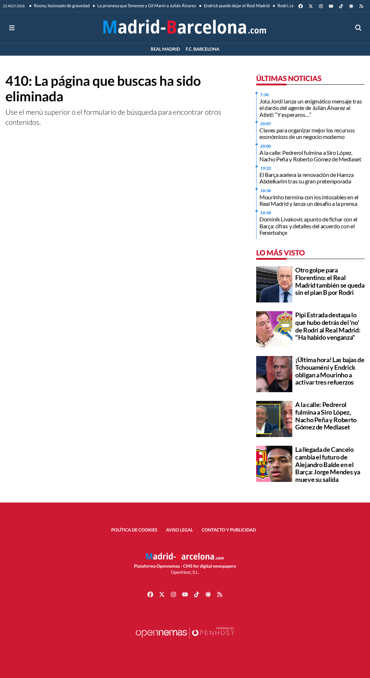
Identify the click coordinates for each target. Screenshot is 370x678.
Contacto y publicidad (229, 530)
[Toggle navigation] (11, 27)
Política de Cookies (134, 530)
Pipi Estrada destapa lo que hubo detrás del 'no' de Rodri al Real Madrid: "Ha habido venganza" (327, 326)
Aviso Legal (179, 530)
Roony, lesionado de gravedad (61, 5)
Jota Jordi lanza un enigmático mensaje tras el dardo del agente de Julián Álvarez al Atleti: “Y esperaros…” (310, 108)
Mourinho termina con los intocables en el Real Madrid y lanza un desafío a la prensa (308, 200)
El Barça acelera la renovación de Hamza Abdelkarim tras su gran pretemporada (306, 178)
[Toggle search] (358, 27)
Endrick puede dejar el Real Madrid (236, 5)
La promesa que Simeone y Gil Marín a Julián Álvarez (146, 5)
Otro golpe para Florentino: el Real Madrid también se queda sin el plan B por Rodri (330, 281)
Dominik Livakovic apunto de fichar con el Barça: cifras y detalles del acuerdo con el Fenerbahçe (308, 226)
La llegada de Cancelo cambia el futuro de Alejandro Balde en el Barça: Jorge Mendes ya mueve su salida (327, 464)
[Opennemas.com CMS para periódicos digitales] (185, 640)
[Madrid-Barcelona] (184, 27)
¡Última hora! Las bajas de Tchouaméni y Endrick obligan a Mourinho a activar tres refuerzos (330, 371)
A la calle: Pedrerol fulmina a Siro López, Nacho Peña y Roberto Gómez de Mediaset (310, 155)
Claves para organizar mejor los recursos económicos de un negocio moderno (306, 133)
